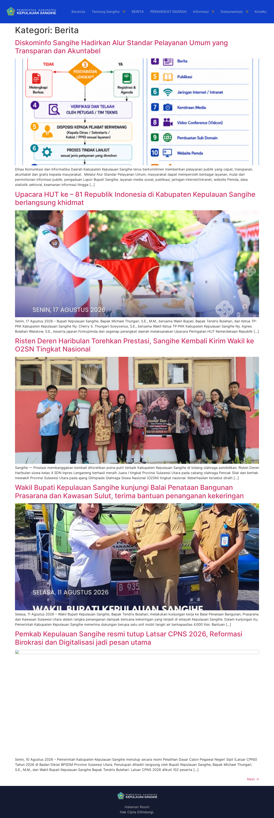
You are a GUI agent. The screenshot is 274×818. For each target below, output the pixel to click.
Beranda (78, 11)
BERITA (138, 11)
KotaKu (261, 11)
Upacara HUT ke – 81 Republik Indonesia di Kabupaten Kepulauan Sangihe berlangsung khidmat (135, 198)
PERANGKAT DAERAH (168, 11)
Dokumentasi (232, 11)
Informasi (200, 11)
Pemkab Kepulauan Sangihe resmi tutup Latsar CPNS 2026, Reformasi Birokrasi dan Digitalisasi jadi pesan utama (128, 638)
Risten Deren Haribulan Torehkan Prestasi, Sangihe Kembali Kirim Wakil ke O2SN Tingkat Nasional (134, 345)
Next (253, 779)
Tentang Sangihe (105, 11)
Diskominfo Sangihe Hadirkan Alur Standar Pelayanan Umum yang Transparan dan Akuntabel (121, 47)
